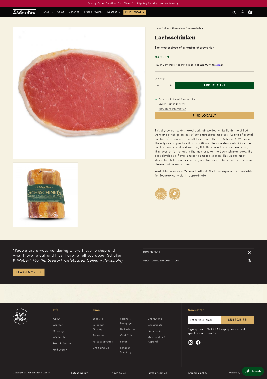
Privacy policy (117, 373)
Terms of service (157, 373)
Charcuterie (178, 28)
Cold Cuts (126, 335)
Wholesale (59, 337)
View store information (172, 109)
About (56, 319)
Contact (58, 325)
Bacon (124, 341)
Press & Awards (62, 343)
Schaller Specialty (125, 350)
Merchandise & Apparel (157, 339)
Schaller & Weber (41, 373)
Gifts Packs (154, 331)
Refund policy (79, 373)
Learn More (27, 272)
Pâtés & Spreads (103, 341)
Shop (166, 28)
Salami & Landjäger (126, 321)
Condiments (155, 325)
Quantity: (160, 79)
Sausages (98, 335)
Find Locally (134, 12)
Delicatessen (128, 329)
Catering (58, 331)
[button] (48, 12)
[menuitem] (71, 319)
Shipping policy (197, 373)
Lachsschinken (195, 28)
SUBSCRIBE (237, 320)
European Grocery (98, 327)
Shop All (98, 319)
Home (158, 28)
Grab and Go (101, 348)
